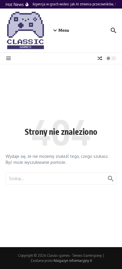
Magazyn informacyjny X (73, 260)
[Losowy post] (100, 58)
